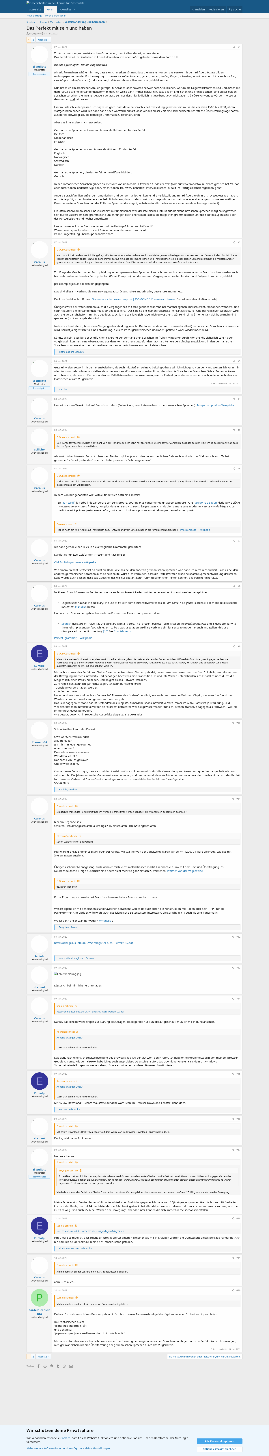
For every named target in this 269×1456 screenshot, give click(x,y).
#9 (239, 646)
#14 (238, 998)
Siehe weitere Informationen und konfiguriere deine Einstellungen (68, 1448)
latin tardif (68, 502)
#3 (239, 361)
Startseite (35, 9)
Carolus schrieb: (65, 524)
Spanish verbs (123, 631)
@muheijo (104, 920)
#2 (239, 242)
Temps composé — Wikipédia (215, 405)
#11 (238, 798)
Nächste (42, 39)
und (72, 351)
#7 (239, 540)
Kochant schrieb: (66, 1031)
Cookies (65, 1438)
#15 (238, 1073)
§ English (81, 606)
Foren (50, 9)
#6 (239, 468)
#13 (238, 967)
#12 (238, 936)
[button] (74, 9)
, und (76, 958)
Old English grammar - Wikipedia (75, 562)
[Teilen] (234, 47)
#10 (238, 722)
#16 (238, 1119)
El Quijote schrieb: (66, 249)
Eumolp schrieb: (65, 806)
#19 (238, 1258)
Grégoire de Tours (206, 502)
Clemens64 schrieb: (67, 836)
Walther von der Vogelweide (185, 871)
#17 (238, 1149)
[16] (105, 631)
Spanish (66, 623)
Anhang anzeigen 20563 (70, 1037)
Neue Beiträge (34, 15)
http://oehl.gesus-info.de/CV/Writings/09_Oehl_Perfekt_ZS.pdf (93, 943)
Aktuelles (65, 9)
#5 (239, 429)
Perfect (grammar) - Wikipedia (73, 638)
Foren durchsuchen (55, 15)
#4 (239, 398)
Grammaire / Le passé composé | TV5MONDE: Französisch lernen (134, 299)
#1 (239, 47)
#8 (239, 586)
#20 (238, 1290)
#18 (238, 1218)
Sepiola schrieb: (65, 1006)
